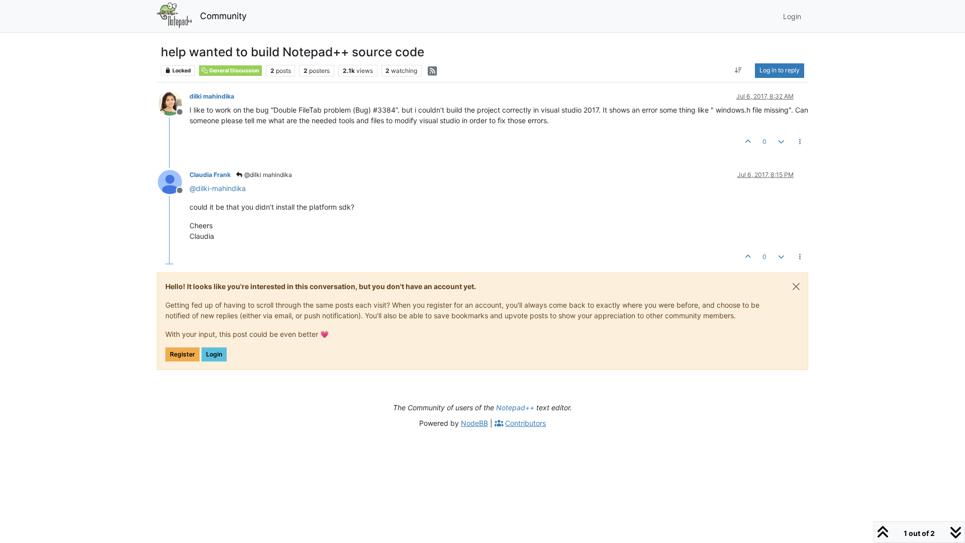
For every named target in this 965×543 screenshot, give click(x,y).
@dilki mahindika (267, 174)
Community (223, 16)
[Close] (796, 286)
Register (182, 354)
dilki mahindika (211, 96)
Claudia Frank (210, 174)
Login (214, 354)
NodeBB (474, 423)
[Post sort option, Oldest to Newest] (738, 70)
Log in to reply (779, 70)
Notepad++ (515, 407)
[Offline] (173, 103)
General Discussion (233, 70)
